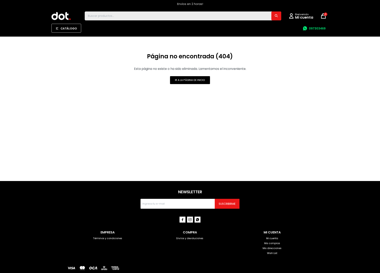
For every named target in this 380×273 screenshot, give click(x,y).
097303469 (317, 28)
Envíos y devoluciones (189, 238)
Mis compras (272, 243)
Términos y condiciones (107, 238)
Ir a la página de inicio (190, 80)
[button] (276, 15)
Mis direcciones (272, 248)
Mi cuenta (272, 238)
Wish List (272, 253)
